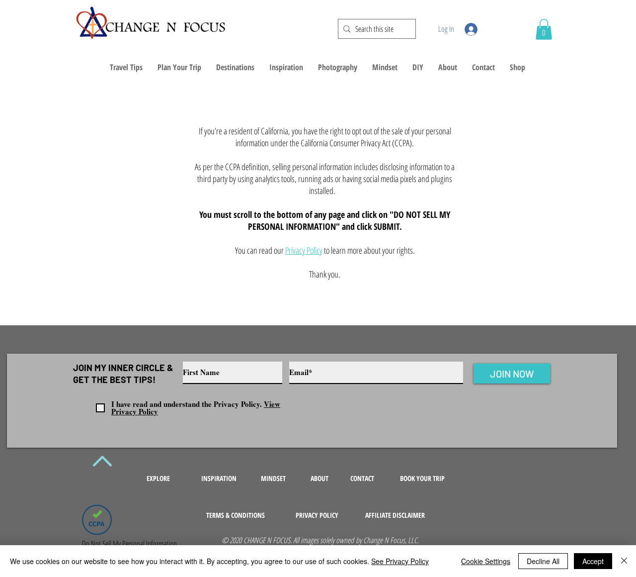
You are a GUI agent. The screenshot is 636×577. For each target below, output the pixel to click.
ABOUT (319, 478)
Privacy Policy (303, 250)
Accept (593, 561)
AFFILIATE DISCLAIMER (395, 515)
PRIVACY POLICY (317, 515)
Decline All (543, 561)
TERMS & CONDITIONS (235, 515)
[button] (544, 29)
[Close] (624, 561)
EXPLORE (158, 478)
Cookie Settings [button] (485, 561)
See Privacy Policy (400, 561)
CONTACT (362, 478)
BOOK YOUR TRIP (422, 478)
